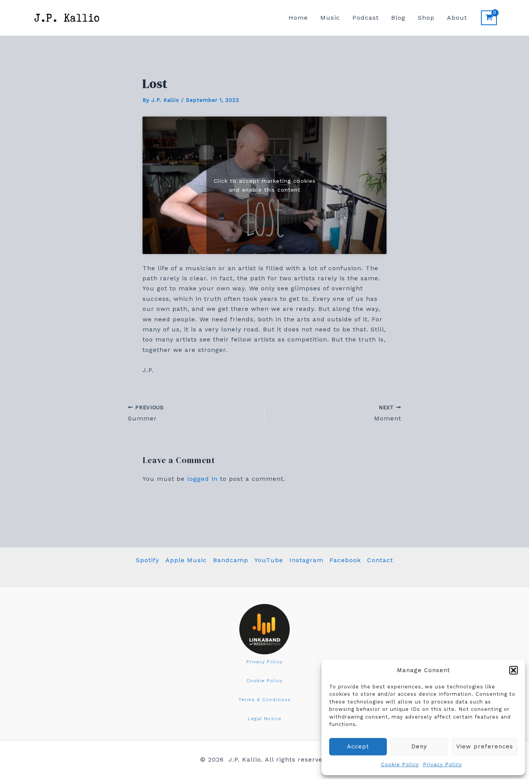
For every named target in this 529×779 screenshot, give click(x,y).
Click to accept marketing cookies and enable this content (265, 184)
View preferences (484, 746)
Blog (398, 17)
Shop (426, 17)
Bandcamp (230, 560)
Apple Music (186, 560)
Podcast (365, 17)
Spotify (147, 560)
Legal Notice (265, 718)
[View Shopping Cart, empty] (489, 17)
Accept (358, 746)
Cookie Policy (400, 764)
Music (330, 17)
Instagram (306, 560)
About (457, 17)
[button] (513, 670)
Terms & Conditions (265, 699)
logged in (202, 478)
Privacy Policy (442, 764)
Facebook (345, 560)
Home (298, 17)
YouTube (268, 560)
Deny (419, 746)
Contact (380, 560)
